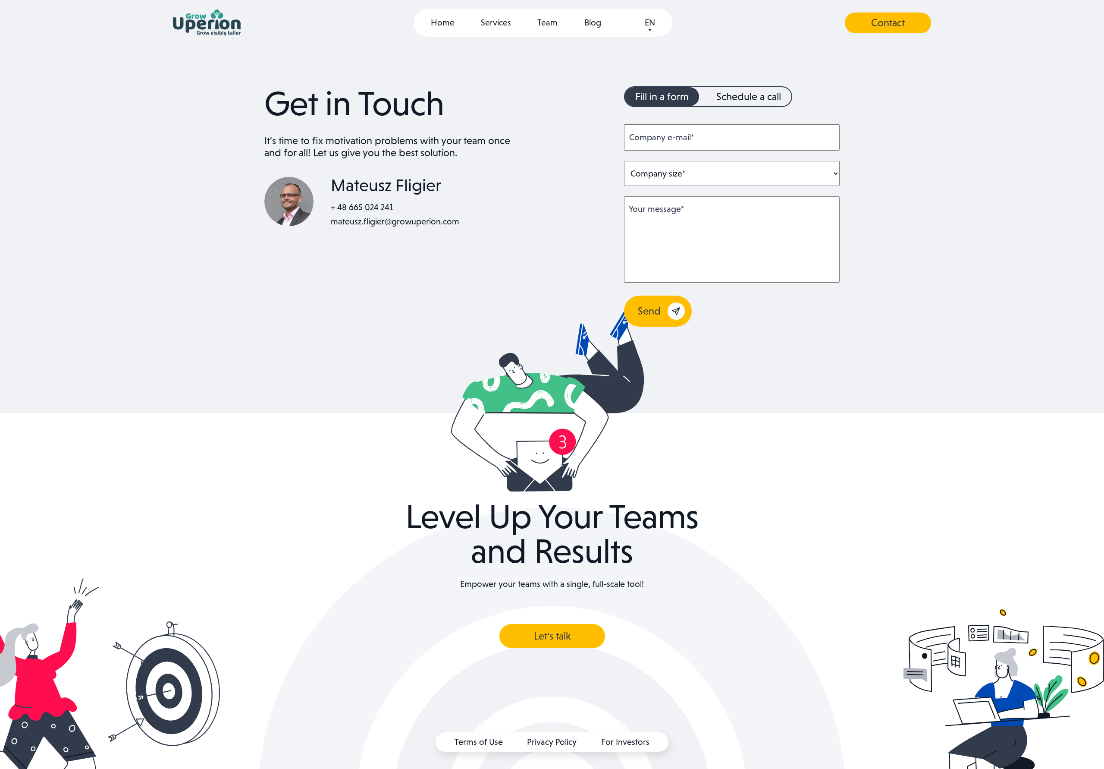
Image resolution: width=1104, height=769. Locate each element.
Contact (888, 22)
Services (496, 22)
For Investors (625, 742)
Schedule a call (748, 96)
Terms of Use (479, 742)
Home (443, 22)
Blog (592, 22)
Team (547, 22)
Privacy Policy (552, 742)
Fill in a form (662, 96)
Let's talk (552, 636)
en (650, 22)
